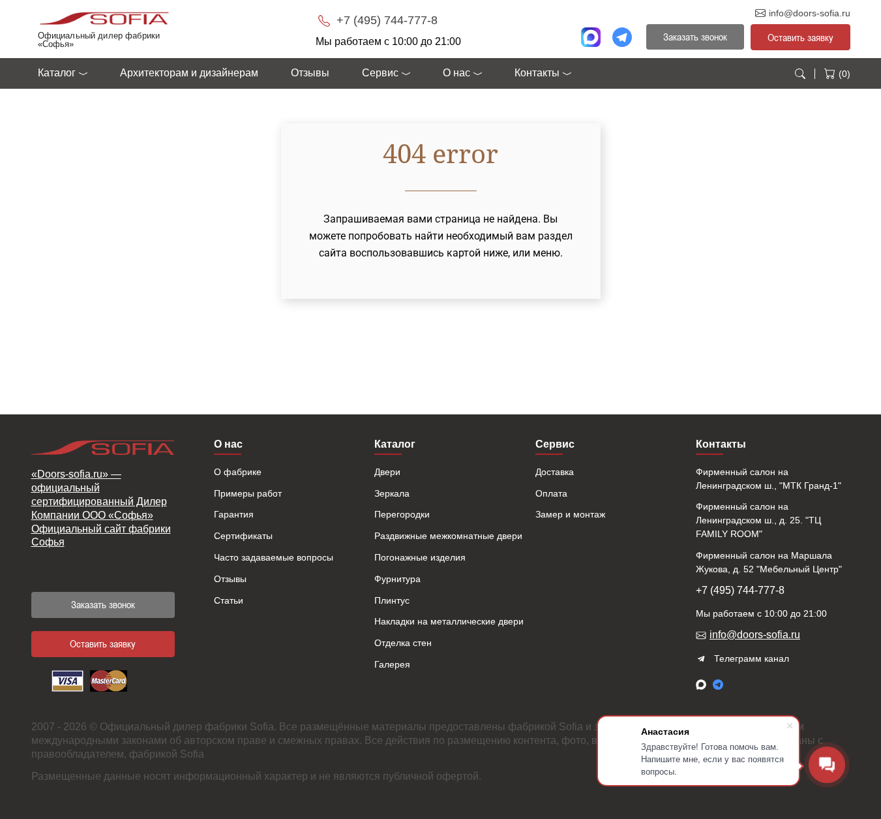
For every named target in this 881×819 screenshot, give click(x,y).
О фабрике (237, 472)
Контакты (537, 72)
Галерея (392, 664)
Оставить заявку (800, 37)
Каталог (57, 72)
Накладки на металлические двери (449, 621)
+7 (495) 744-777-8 (385, 20)
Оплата (551, 493)
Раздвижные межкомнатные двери (448, 536)
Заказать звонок (103, 604)
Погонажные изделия (420, 557)
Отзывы (310, 72)
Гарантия (234, 514)
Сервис (380, 72)
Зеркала (392, 493)
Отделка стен (403, 643)
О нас (456, 72)
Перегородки (402, 514)
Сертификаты (243, 536)
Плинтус (392, 600)
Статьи (228, 600)
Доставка (554, 472)
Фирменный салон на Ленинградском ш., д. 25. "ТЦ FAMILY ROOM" (758, 520)
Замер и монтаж (570, 514)
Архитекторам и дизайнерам (189, 72)
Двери (387, 472)
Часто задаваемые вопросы (273, 557)
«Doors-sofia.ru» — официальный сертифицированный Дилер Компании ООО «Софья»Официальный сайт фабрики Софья (101, 508)
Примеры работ (248, 493)
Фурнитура (397, 579)
